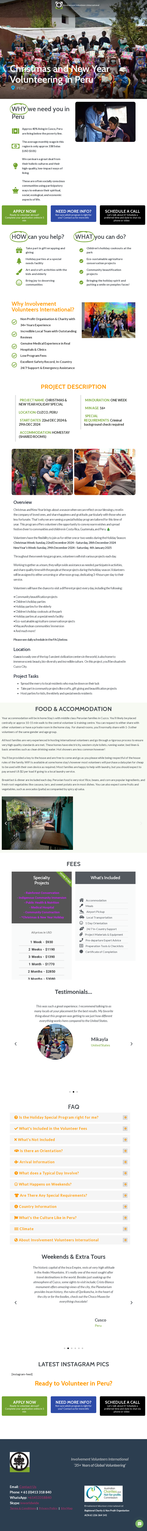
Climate (26, 1229)
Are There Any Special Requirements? (53, 1195)
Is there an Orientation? (41, 1151)
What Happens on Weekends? (45, 1184)
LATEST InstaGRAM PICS (73, 1364)
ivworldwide (29, 1503)
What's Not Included (36, 1139)
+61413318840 (39, 1498)
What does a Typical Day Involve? (48, 1173)
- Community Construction (41, 912)
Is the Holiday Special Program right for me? (58, 1117)
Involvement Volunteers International (81, 5)
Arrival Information (37, 1162)
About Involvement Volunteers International (58, 1240)
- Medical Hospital (41, 907)
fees (73, 864)
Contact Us (27, 1487)
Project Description (73, 386)
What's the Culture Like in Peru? (47, 1217)
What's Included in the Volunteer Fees (52, 1128)
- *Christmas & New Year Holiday (42, 917)
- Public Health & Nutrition (41, 902)
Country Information (37, 1206)
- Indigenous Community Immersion (41, 897)
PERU (21, 88)
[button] (16, 472)
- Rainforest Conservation (41, 893)
